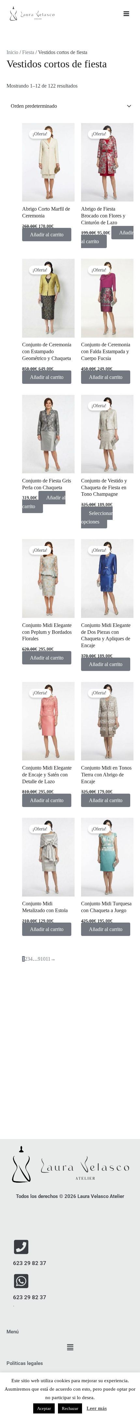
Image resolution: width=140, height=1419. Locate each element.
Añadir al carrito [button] (46, 234)
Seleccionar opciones (97, 517)
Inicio (12, 52)
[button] (70, 1348)
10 (43, 959)
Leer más (97, 1408)
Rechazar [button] (70, 1408)
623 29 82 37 (29, 1263)
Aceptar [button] (44, 1408)
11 (48, 959)
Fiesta (28, 52)
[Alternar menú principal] (126, 14)
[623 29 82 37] (21, 1247)
